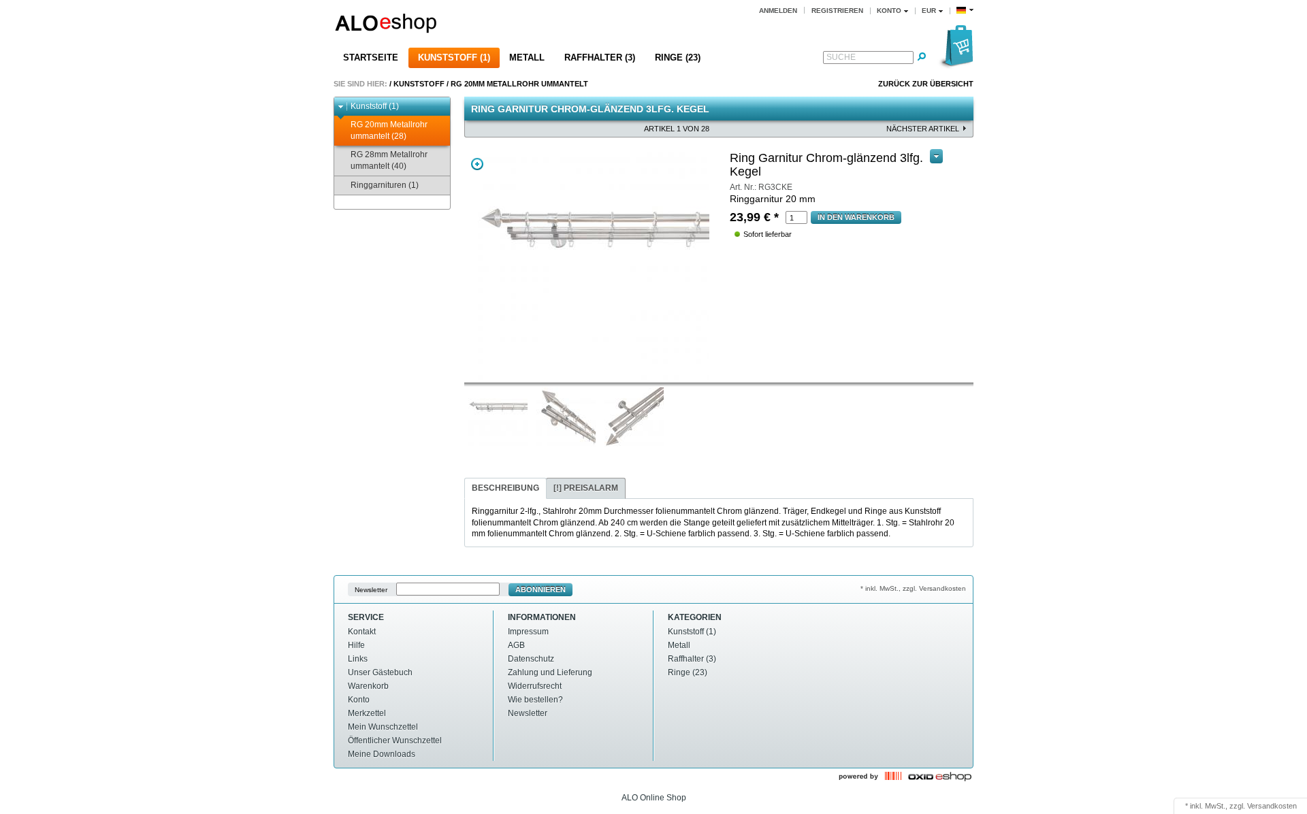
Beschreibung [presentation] (505, 488)
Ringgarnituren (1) (385, 185)
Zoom (477, 164)
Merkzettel (367, 713)
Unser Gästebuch (380, 672)
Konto (359, 699)
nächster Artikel (922, 129)
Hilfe (356, 645)
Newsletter (371, 589)
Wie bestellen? (535, 699)
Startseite (370, 57)
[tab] (505, 488)
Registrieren (837, 10)
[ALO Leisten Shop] (481, 25)
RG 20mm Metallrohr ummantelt (519, 84)
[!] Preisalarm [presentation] (585, 488)
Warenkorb (368, 686)
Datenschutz (531, 659)
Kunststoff (419, 84)
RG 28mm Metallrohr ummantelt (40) (389, 160)
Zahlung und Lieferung (550, 672)
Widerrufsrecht (535, 686)
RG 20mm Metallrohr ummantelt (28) (389, 130)
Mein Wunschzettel (383, 727)
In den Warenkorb (856, 217)
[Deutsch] (964, 10)
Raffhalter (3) (599, 57)
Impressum (528, 631)
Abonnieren (540, 589)
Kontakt (362, 631)
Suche (841, 57)
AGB (516, 645)
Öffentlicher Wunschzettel (395, 740)
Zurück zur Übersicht (925, 84)
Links (358, 659)
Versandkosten (1272, 806)
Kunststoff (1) (454, 57)
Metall (527, 57)
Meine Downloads (381, 754)
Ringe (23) (677, 57)
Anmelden (778, 10)
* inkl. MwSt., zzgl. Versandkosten (913, 588)
